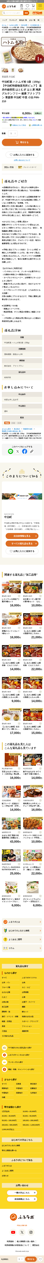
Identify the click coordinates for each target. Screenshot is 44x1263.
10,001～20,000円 (29, 1111)
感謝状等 (25, 1031)
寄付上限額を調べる (9, 1150)
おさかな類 (6, 992)
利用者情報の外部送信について (17, 1245)
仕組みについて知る (19, 125)
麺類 (23, 1007)
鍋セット (25, 1012)
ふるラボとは (7, 1166)
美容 (3, 1026)
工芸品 (4, 1031)
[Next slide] (42, 20)
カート (33, 8)
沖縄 (3, 1097)
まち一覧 (32, 20)
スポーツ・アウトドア (30, 1021)
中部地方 (19, 1088)
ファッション (27, 1026)
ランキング (13, 20)
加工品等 (24, 25)
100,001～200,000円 (30, 1120)
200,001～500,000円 (9, 1125)
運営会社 (35, 1245)
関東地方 (5, 1088)
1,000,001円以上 (8, 1129)
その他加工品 (34, 25)
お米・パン (6, 982)
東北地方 (17, 429)
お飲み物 (5, 1002)
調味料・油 (6, 1012)
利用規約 (10, 1241)
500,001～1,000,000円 (31, 1125)
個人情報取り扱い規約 (25, 1241)
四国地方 (19, 1093)
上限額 (21, 8)
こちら (34, 120)
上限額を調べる (36, 125)
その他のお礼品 (7, 1036)
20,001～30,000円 (8, 1116)
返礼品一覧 (23, 20)
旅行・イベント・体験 (10, 1016)
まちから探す (6, 429)
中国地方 (5, 1093)
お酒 (23, 997)
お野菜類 (25, 992)
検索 (26, 13)
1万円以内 (5, 1111)
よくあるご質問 (7, 1171)
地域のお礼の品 (27, 1016)
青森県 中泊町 (8, 77)
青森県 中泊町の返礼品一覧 (11, 431)
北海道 (18, 1084)
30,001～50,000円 (29, 1116)
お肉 (23, 982)
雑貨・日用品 (7, 1021)
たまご (4, 997)
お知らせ (5, 1176)
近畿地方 (33, 1088)
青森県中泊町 (27, 429)
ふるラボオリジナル (29, 978)
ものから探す (13, 25)
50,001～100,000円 (9, 1120)
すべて (4, 978)
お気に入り (27, 8)
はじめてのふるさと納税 (11, 1145)
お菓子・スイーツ (28, 1002)
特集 (39, 20)
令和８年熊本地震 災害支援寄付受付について (22, 1)
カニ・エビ (26, 987)
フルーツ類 (6, 987)
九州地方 (33, 1093)
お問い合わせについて (22, 160)
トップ (4, 20)
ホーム (4, 25)
